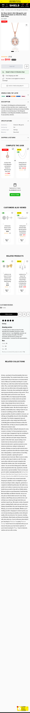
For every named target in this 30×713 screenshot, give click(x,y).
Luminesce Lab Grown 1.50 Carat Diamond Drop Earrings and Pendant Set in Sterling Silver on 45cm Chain (22, 280)
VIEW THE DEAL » (18, 2)
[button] (15, 194)
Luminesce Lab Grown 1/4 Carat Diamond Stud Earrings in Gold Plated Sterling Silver (7, 279)
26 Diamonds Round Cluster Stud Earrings (7, 227)
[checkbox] (12, 148)
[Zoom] (26, 25)
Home (2, 10)
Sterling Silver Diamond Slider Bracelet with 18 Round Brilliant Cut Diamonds (22, 229)
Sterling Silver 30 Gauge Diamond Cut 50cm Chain (22, 164)
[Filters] (24, 314)
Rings (15, 528)
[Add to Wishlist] (12, 213)
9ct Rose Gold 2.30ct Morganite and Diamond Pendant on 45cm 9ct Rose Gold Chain (7, 167)
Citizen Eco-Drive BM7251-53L (13, 476)
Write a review (8, 314)
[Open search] (20, 314)
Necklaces (12, 521)
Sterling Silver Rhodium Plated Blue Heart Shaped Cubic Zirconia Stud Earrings (14, 474)
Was (12, 190)
